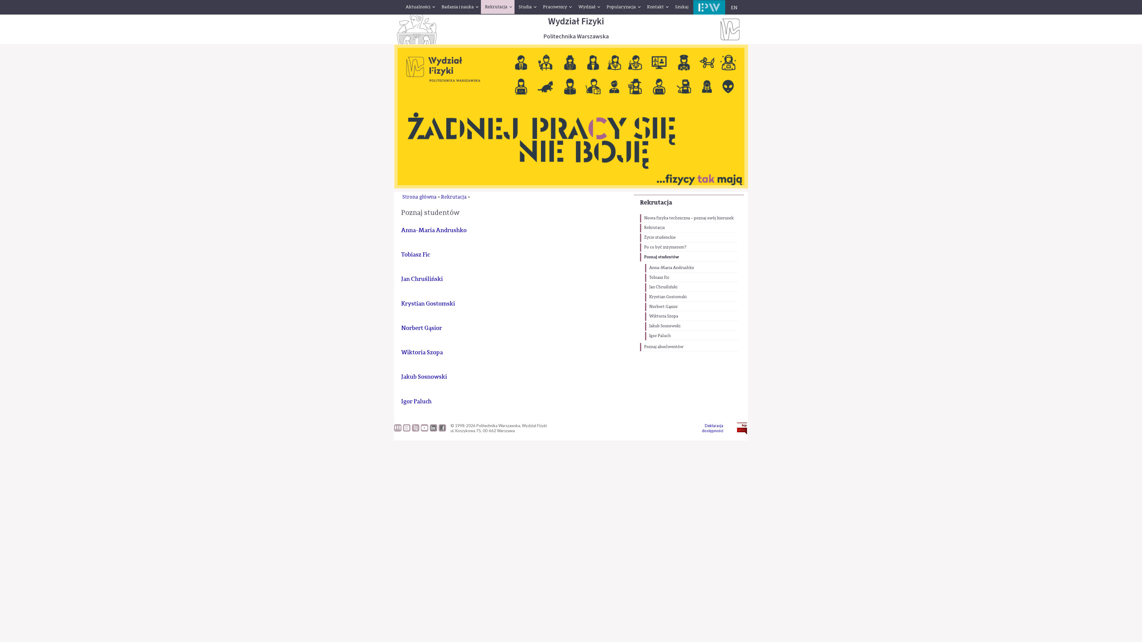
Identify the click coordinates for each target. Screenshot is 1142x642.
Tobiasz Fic (659, 277)
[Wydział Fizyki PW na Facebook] (442, 430)
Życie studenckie (660, 237)
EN (734, 8)
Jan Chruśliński (663, 287)
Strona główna (419, 197)
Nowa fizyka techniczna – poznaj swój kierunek (689, 218)
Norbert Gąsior (663, 306)
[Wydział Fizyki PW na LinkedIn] (433, 430)
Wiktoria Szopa (663, 316)
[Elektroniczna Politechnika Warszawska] (709, 7)
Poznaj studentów (661, 257)
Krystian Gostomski (668, 297)
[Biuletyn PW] (397, 430)
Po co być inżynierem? (665, 247)
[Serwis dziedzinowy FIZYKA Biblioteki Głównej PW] (415, 430)
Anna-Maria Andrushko (671, 267)
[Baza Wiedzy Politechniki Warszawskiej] (406, 430)
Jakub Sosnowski (664, 326)
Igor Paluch (660, 336)
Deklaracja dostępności (712, 428)
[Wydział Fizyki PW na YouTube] (424, 430)
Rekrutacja (656, 202)
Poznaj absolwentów (663, 347)
